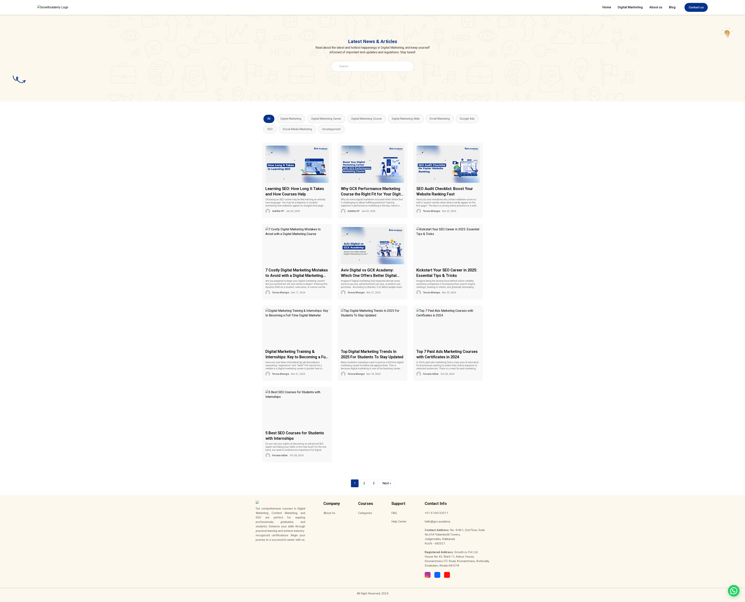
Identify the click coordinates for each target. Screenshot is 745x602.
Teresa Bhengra (431, 211)
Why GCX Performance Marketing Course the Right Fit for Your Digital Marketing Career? (372, 191)
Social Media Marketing (297, 129)
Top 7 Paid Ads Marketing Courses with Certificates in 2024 (447, 354)
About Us (329, 513)
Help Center (398, 521)
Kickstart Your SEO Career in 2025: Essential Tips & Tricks (446, 273)
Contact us (696, 7)
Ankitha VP (278, 211)
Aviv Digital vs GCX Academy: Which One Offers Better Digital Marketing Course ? (369, 273)
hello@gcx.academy (437, 521)
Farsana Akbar (431, 374)
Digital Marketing (630, 7)
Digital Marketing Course (366, 118)
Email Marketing (440, 118)
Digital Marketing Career (326, 118)
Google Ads (467, 118)
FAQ (394, 513)
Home (606, 7)
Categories (365, 513)
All (268, 118)
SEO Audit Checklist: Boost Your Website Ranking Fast (444, 191)
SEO (270, 129)
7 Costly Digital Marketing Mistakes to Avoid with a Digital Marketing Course (296, 273)
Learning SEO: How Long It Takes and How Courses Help (294, 191)
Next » (386, 483)
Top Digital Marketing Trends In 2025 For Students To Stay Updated (372, 354)
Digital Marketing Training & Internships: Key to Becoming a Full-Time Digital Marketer (297, 354)
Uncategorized (331, 129)
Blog (672, 7)
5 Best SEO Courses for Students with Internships (294, 436)
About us (655, 7)
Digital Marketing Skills (406, 118)
